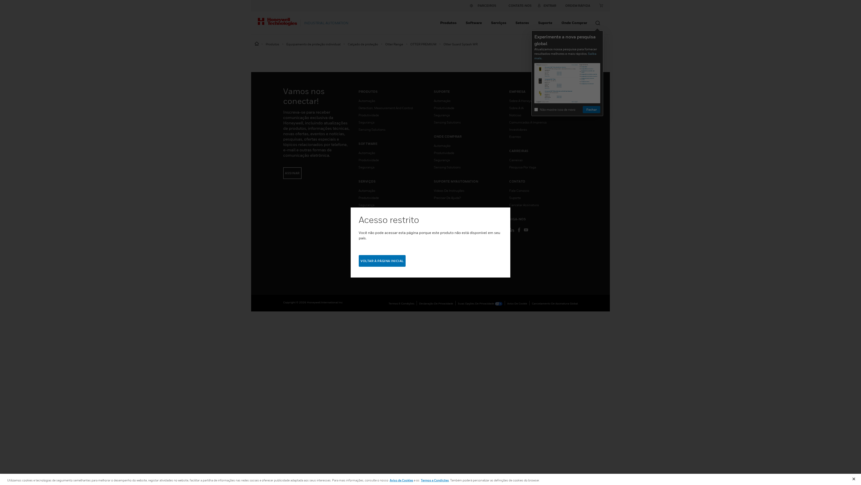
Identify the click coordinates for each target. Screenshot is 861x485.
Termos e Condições (435, 480)
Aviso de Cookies (401, 480)
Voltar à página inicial (382, 261)
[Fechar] (854, 479)
